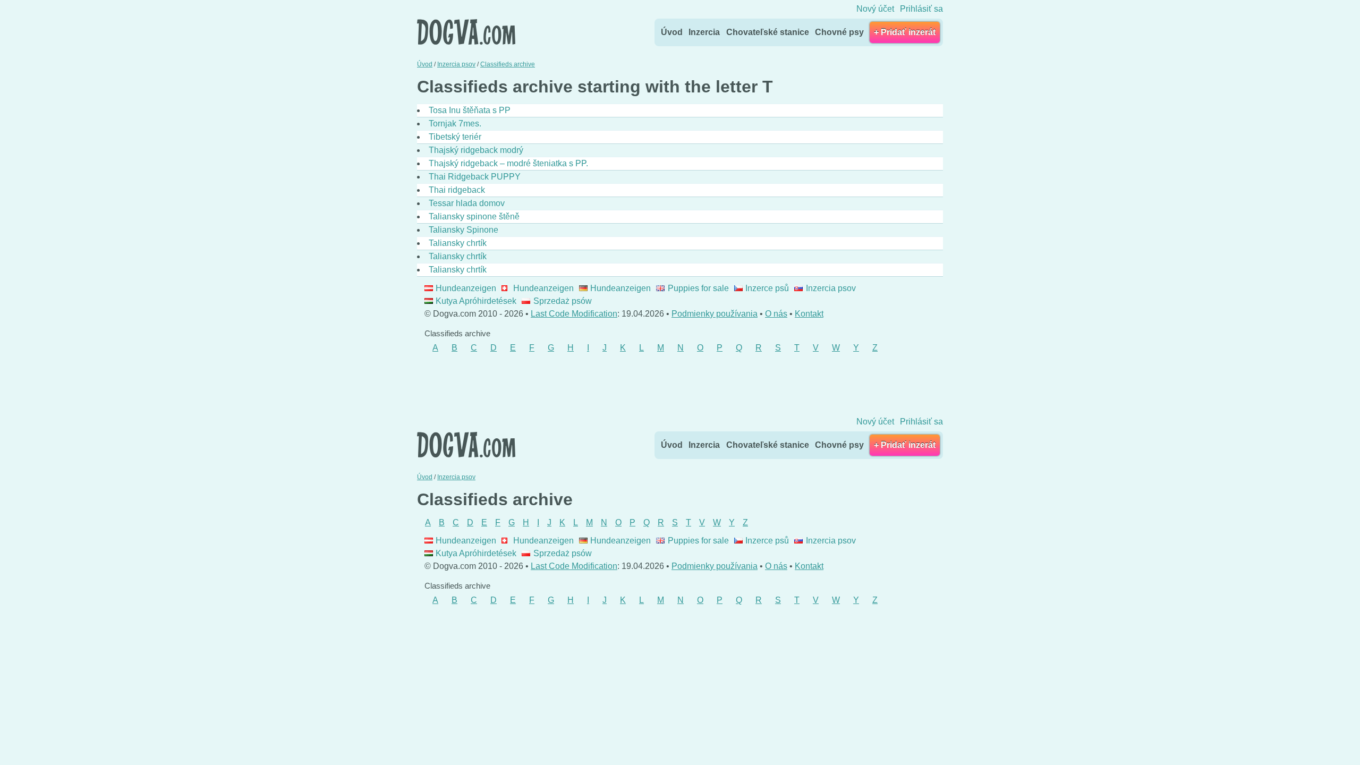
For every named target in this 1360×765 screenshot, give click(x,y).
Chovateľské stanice (767, 32)
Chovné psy (839, 32)
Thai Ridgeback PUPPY (475, 176)
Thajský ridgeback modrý (476, 150)
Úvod (672, 32)
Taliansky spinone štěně (474, 216)
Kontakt (809, 313)
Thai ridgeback (457, 189)
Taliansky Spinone (463, 229)
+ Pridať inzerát (905, 32)
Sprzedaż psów (562, 300)
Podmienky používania (715, 313)
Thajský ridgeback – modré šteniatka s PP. (508, 163)
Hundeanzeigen (466, 288)
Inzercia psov (830, 288)
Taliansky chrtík (458, 243)
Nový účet (875, 8)
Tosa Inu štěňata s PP (470, 110)
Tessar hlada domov (467, 203)
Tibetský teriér (455, 136)
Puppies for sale (698, 288)
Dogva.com (466, 32)
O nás (776, 313)
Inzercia (704, 32)
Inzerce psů (767, 288)
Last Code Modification (574, 313)
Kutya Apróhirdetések (476, 300)
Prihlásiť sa (921, 8)
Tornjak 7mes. (455, 123)
